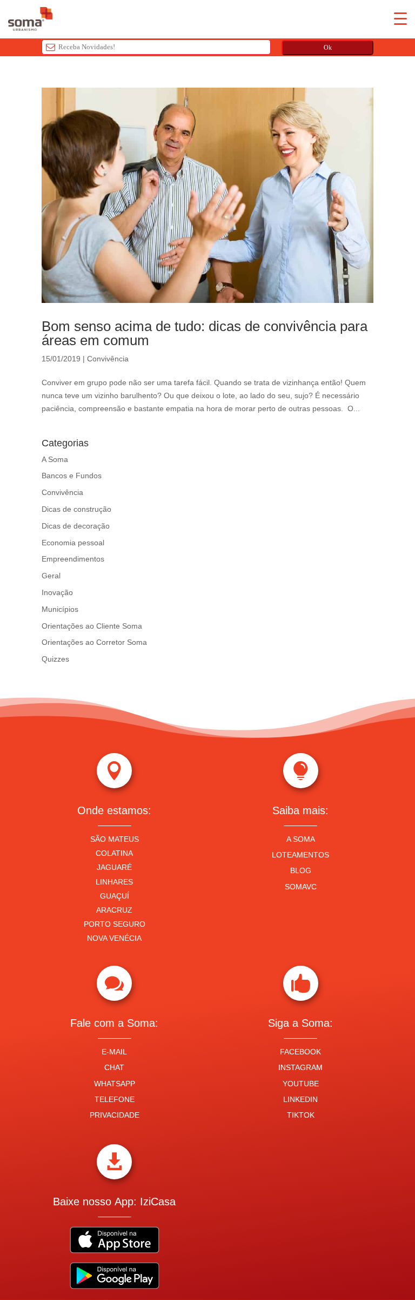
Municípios (60, 609)
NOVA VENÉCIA (114, 938)
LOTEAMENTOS (300, 854)
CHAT (114, 1067)
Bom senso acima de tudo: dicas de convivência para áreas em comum (204, 333)
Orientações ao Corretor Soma (94, 642)
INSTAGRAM (300, 1067)
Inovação (57, 592)
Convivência (108, 358)
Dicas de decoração (76, 526)
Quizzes (55, 659)
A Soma (55, 459)
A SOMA (300, 839)
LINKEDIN (300, 1099)
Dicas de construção (76, 509)
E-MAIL (114, 1051)
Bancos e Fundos (72, 475)
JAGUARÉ (114, 867)
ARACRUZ (114, 910)
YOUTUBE (301, 1083)
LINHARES (114, 881)
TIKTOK (300, 1115)
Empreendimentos (73, 559)
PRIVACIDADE (114, 1115)
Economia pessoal (73, 542)
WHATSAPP (114, 1083)
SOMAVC (301, 886)
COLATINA (114, 853)
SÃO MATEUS (114, 839)
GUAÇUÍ (114, 896)
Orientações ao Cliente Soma (92, 626)
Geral (51, 575)
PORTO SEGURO (114, 924)
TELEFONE (115, 1099)
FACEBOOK (300, 1051)
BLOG (300, 870)
